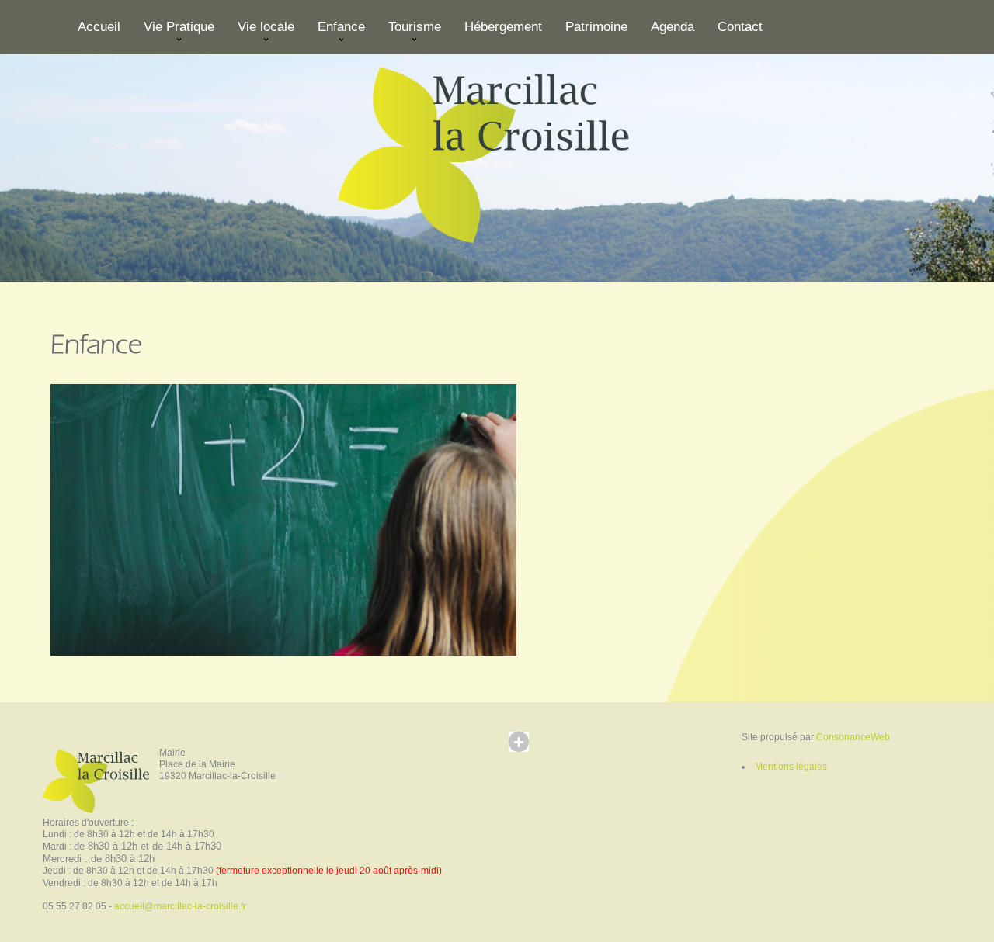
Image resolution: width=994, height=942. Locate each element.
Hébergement (503, 26)
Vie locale (260, 33)
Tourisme (409, 33)
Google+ (533, 756)
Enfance (335, 33)
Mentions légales (791, 766)
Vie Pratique (173, 33)
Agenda (672, 26)
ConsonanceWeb (853, 737)
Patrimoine (596, 26)
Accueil (99, 26)
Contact (740, 26)
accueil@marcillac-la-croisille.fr (180, 906)
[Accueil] (496, 152)
